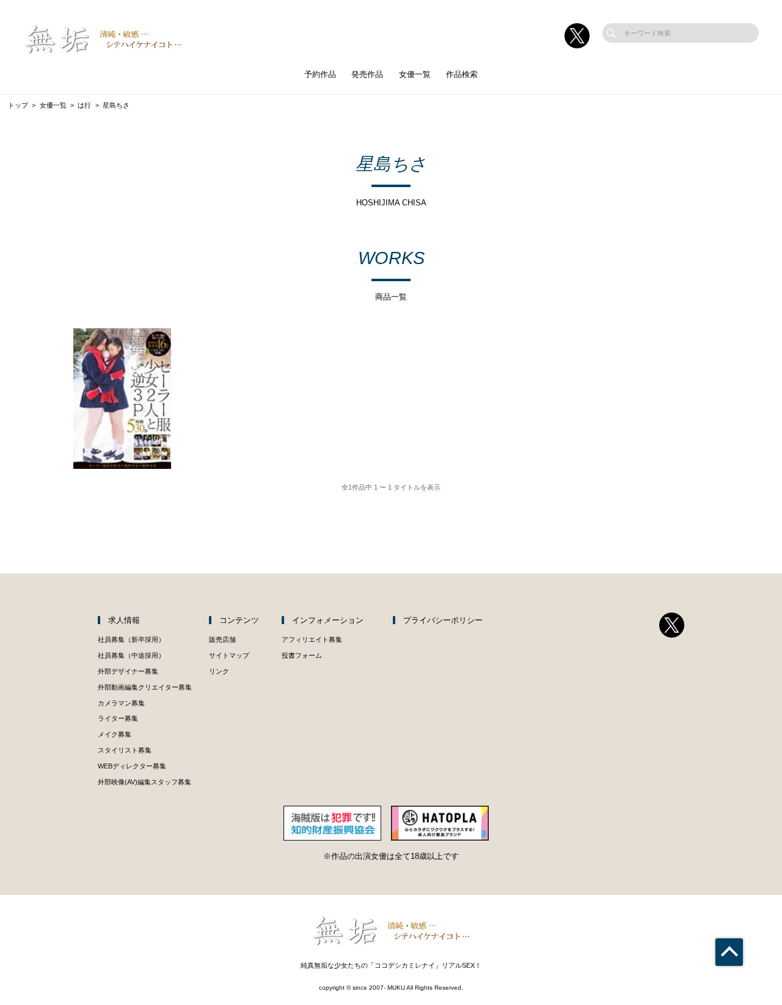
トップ (18, 105)
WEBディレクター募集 (132, 766)
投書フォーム (302, 655)
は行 (84, 105)
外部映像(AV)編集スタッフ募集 (144, 782)
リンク (219, 671)
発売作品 (367, 74)
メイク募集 (114, 734)
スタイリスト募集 (125, 750)
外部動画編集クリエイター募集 (145, 687)
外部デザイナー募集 (128, 671)
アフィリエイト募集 (312, 639)
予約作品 (320, 74)
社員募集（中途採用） (131, 655)
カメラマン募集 (121, 703)
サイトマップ (229, 655)
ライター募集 (118, 718)
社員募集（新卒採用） (131, 639)
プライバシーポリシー (443, 620)
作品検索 (462, 74)
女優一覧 (415, 74)
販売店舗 (222, 639)
